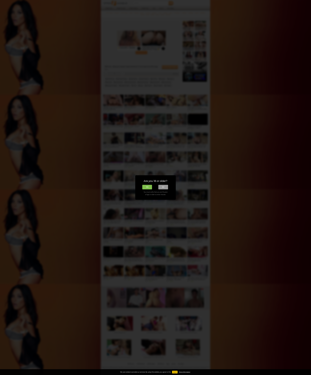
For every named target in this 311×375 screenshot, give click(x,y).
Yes (147, 187)
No (163, 187)
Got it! (175, 372)
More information (184, 372)
